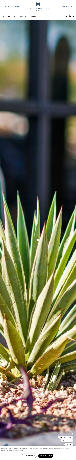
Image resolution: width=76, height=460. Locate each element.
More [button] (33, 16)
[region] (38, 453)
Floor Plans (9, 16)
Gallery (23, 16)
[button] (11, 6)
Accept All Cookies (45, 455)
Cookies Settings (29, 455)
